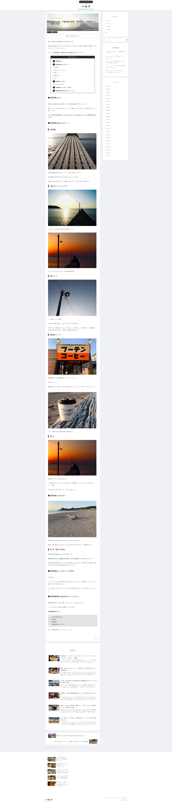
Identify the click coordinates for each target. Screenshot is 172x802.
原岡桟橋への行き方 (60, 81)
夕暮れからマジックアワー (60, 70)
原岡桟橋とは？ (59, 61)
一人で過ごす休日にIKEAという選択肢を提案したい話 (115, 52)
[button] (127, 40)
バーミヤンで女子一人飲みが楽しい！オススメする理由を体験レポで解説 (115, 61)
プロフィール (117, 797)
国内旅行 (55, 32)
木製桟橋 (56, 67)
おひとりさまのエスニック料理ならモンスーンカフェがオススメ (115, 57)
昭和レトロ (56, 72)
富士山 (55, 78)
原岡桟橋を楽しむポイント (62, 64)
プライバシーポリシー (108, 797)
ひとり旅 (50, 32)
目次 (72, 57)
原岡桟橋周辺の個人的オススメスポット (65, 90)
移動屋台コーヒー (58, 75)
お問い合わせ (124, 797)
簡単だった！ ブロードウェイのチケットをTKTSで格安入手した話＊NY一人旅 (115, 71)
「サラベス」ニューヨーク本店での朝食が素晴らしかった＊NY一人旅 (115, 66)
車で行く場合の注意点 (59, 84)
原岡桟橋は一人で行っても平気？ (64, 87)
